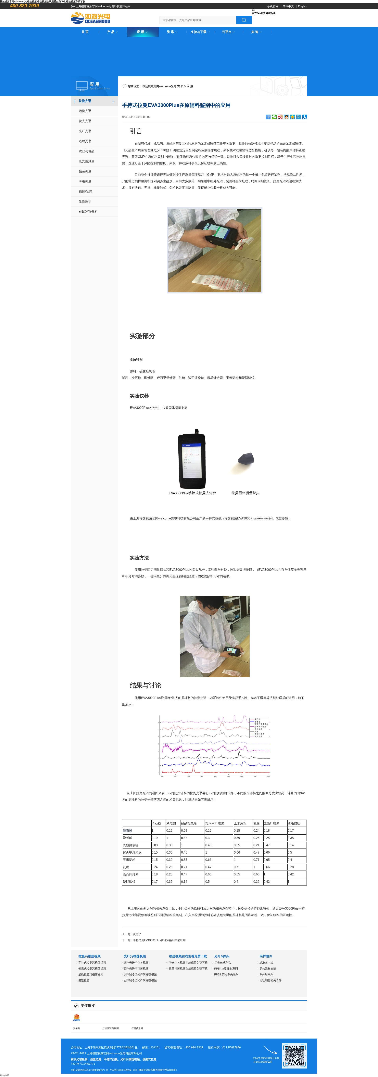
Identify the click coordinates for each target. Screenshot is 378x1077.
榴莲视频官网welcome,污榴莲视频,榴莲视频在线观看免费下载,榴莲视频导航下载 (42, 1)
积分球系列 (266, 974)
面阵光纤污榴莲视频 (136, 968)
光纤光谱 (85, 131)
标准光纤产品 (222, 962)
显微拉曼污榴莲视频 (90, 974)
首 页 (85, 32)
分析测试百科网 (110, 1028)
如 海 (254, 32)
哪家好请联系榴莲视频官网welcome (158, 1070)
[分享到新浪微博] (280, 117)
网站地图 (4, 1075)
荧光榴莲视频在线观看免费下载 (188, 962)
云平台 (227, 32)
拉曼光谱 (85, 101)
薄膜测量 (85, 181)
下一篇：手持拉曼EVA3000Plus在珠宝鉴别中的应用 (154, 940)
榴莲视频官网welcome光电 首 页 (163, 86)
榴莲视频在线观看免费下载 (188, 956)
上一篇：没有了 (131, 934)
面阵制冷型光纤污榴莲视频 (140, 980)
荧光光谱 (85, 121)
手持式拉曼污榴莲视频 (92, 962)
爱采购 (76, 1028)
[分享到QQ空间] (292, 117)
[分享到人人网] (304, 117)
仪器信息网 (137, 1028)
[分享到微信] (274, 117)
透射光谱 (85, 141)
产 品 (110, 32)
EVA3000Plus (140, 407)
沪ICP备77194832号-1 (83, 1063)
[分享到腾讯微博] (298, 117)
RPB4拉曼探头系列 (226, 968)
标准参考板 (266, 962)
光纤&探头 (221, 956)
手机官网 (272, 6)
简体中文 (288, 6)
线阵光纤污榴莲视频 (136, 962)
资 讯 (170, 32)
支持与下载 (199, 32)
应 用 (140, 32)
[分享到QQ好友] (286, 117)
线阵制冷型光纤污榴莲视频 (140, 974)
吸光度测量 (86, 161)
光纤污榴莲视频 (135, 956)
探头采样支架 (267, 968)
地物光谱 (85, 111)
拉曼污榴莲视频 (90, 956)
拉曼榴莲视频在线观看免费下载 (188, 968)
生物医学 (85, 201)
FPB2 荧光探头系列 (226, 974)
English (302, 6)
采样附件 (266, 956)
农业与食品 (86, 151)
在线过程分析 (88, 211)
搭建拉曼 (83, 980)
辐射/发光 (85, 191)
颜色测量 (85, 171)
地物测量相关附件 (270, 980)
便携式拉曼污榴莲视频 (92, 968)
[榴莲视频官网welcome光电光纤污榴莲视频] (90, 18)
